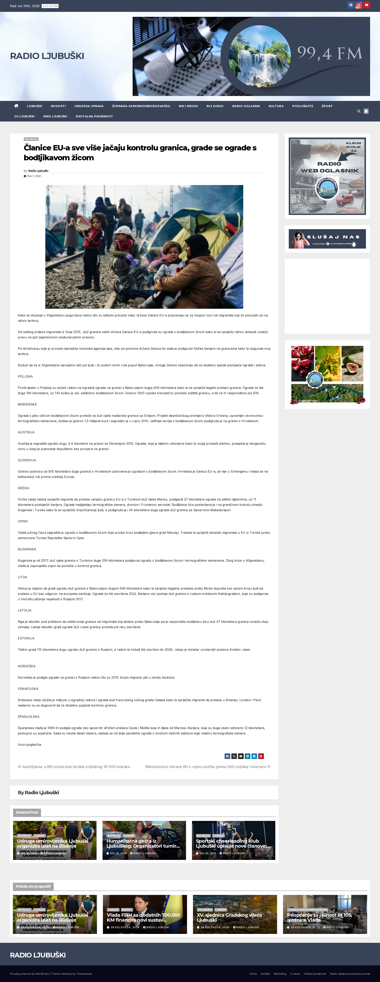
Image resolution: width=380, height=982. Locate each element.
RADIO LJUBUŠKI (47, 55)
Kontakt (265, 973)
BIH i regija (188, 106)
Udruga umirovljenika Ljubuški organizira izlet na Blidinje (52, 843)
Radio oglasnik (246, 106)
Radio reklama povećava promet (350, 973)
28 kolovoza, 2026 (35, 927)
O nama (295, 973)
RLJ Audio (215, 106)
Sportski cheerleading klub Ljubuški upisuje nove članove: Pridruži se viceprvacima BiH (231, 846)
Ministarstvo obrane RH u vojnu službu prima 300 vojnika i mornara (206, 766)
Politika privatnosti (315, 973)
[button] (359, 111)
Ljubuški (34, 106)
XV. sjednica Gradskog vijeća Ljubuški (229, 917)
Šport (327, 106)
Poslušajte (302, 106)
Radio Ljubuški (38, 171)
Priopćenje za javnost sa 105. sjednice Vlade (319, 917)
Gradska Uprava (89, 106)
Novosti (58, 106)
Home (253, 973)
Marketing (280, 973)
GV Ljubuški (24, 116)
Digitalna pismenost (94, 116)
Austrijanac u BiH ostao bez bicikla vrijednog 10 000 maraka (76, 766)
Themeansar (84, 973)
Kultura (276, 106)
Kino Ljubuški (55, 116)
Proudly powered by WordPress (30, 973)
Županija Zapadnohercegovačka (141, 106)
